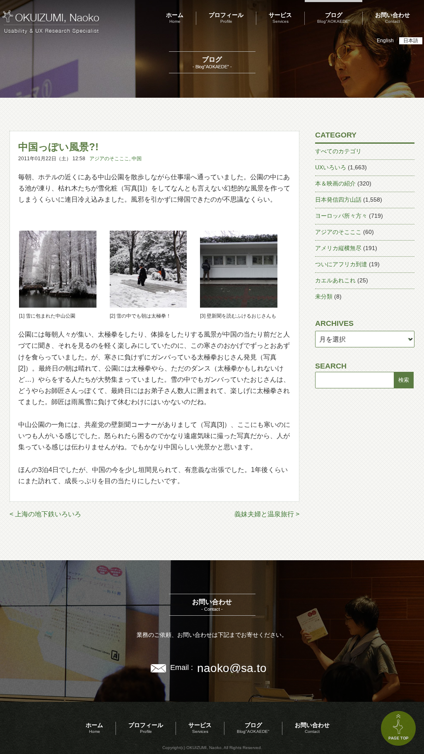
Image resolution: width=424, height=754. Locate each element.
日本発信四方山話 (338, 199)
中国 (137, 158)
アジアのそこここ (109, 158)
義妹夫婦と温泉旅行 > (266, 514)
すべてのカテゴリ (338, 151)
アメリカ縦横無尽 (338, 248)
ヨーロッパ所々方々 (341, 215)
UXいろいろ (330, 167)
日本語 (410, 40)
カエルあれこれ (335, 280)
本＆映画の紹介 (335, 183)
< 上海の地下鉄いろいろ (45, 514)
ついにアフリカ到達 (341, 264)
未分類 (323, 296)
